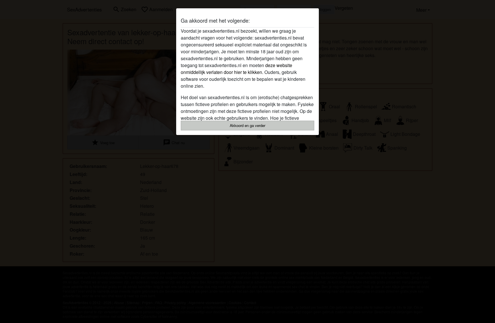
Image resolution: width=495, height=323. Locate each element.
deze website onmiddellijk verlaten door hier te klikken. (236, 68)
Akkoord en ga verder (247, 125)
